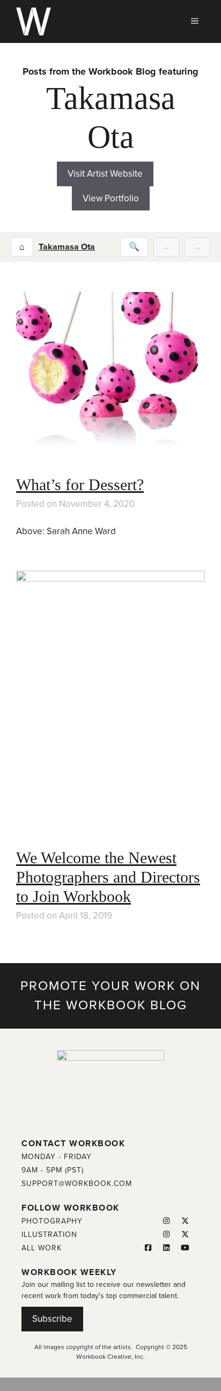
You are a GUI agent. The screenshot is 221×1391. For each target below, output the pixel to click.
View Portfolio (111, 198)
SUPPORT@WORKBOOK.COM (76, 1183)
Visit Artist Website (105, 173)
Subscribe (52, 1318)
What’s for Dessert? (80, 484)
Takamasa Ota (67, 247)
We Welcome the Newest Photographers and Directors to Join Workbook (108, 877)
